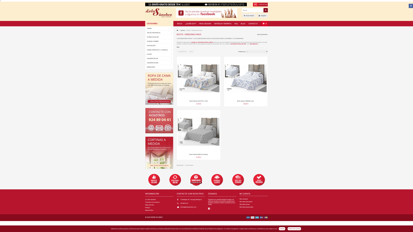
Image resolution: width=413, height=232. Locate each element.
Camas (149, 28)
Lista (191, 51)
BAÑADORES (151, 67)
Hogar (149, 54)
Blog (243, 24)
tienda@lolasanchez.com (188, 207)
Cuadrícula (182, 51)
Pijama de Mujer (153, 37)
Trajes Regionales (153, 33)
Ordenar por (242, 51)
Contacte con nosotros (152, 202)
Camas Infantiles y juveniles (157, 50)
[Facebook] (411, 6)
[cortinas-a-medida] (159, 153)
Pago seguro (205, 24)
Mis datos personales (246, 207)
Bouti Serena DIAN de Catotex (198, 154)
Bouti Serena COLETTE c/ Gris (199, 101)
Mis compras (244, 199)
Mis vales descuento (246, 201)
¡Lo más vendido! (150, 199)
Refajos (147, 207)
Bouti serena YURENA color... (246, 101)
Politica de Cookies (294, 229)
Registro (263, 15)
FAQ (236, 24)
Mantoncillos (149, 210)
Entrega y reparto (222, 24)
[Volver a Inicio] (177, 30)
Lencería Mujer (152, 58)
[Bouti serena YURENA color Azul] (246, 58)
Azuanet (159, 217)
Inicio (179, 24)
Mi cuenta (245, 194)
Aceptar (282, 229)
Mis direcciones (245, 204)
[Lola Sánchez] (159, 17)
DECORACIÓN (151, 45)
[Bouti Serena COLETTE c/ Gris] (199, 58)
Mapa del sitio (149, 205)
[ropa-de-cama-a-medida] (159, 88)
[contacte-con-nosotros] (159, 120)
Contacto (253, 24)
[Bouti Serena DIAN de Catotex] (199, 112)
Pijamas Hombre (153, 41)
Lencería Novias (152, 63)
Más (178, 47)
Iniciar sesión (250, 15)
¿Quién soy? (190, 24)
